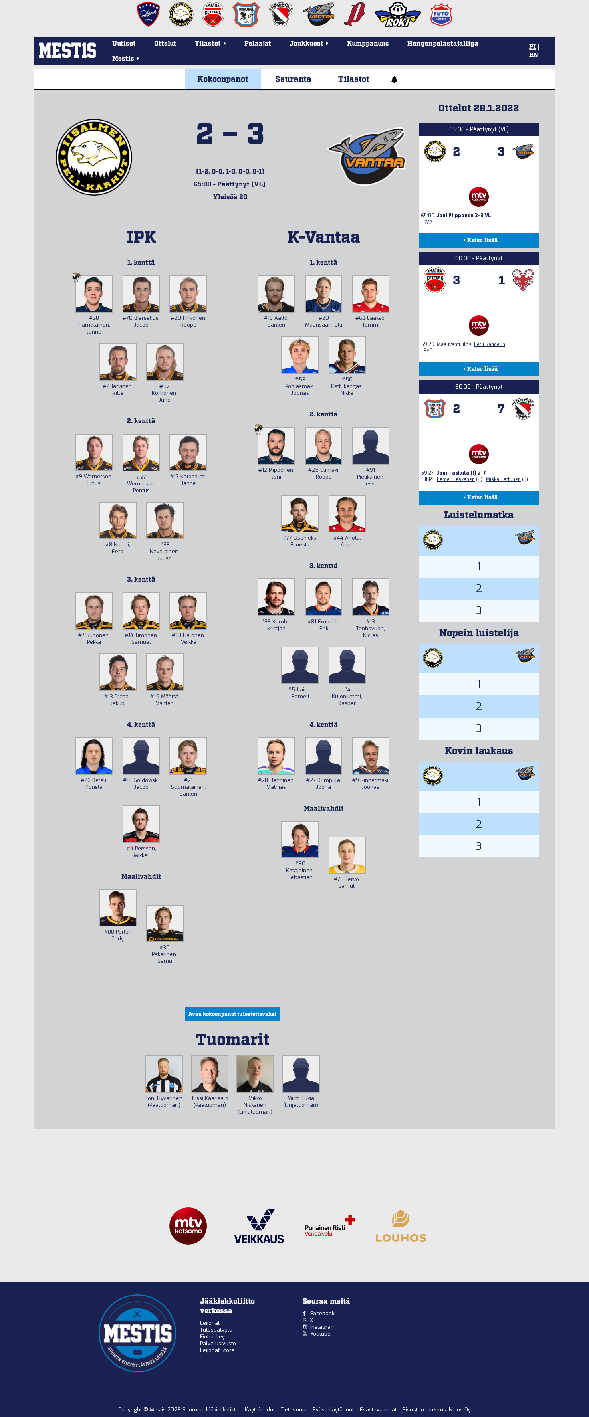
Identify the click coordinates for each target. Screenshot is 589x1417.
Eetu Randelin (489, 344)
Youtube (320, 1333)
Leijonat (210, 1323)
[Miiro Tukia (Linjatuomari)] (301, 1074)
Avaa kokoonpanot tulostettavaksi (232, 1014)
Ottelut (165, 44)
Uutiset (124, 44)
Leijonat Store (217, 1350)
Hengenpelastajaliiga (442, 44)
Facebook (322, 1313)
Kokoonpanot (222, 79)
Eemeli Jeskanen (456, 479)
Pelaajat (257, 44)
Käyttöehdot (260, 1409)
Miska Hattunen (503, 479)
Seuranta (293, 79)
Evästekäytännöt (334, 1409)
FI (532, 47)
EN (533, 55)
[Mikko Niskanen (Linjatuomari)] (255, 1074)
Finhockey (212, 1336)
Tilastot (353, 79)
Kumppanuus (368, 44)
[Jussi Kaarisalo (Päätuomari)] (209, 1074)
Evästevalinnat (378, 1409)
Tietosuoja (294, 1409)
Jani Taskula (453, 473)
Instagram (323, 1327)
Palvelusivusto (218, 1343)
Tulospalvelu (216, 1329)
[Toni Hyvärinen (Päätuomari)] (164, 1074)
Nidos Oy (460, 1409)
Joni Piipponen (455, 215)
